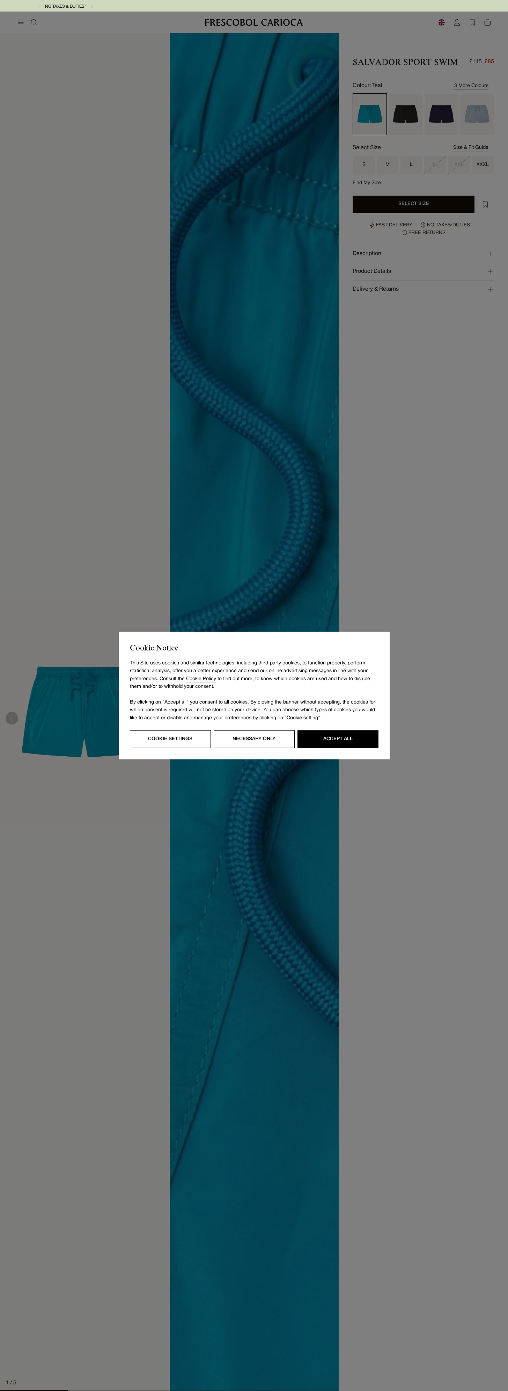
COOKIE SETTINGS (170, 739)
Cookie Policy (201, 678)
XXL (459, 164)
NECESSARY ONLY (254, 739)
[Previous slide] (12, 718)
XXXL (483, 164)
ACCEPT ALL (338, 739)
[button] (204, 6)
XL (435, 164)
